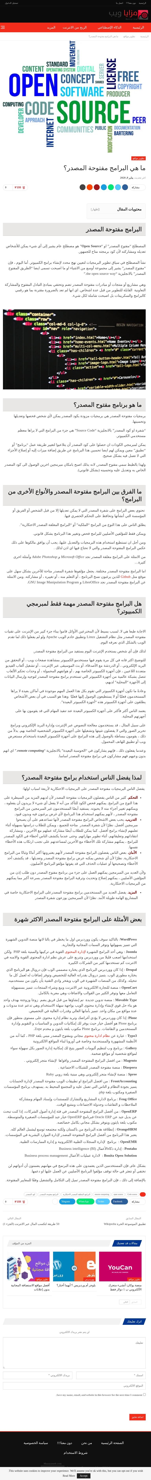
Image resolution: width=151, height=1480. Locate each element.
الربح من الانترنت (75, 27)
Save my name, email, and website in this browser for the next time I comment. (99, 1394)
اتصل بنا (119, 3)
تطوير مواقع (138, 158)
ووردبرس (89, 1279)
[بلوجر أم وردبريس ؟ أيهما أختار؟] (74, 1266)
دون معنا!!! (131, 3)
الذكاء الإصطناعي (110, 27)
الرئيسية (142, 3)
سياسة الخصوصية (36, 1443)
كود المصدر (30, 1194)
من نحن (86, 1443)
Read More (69, 1475)
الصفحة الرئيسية (112, 1443)
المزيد (51, 27)
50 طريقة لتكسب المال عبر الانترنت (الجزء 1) (31, 1223)
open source (118, 1194)
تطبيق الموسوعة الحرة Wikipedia (125, 1223)
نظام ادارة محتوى (97, 1036)
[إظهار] (95, 209)
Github (126, 577)
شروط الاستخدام (75, 1453)
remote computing (102, 1194)
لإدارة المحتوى (75, 952)
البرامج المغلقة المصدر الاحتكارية (76, 1194)
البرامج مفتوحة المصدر (49, 1194)
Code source (132, 1194)
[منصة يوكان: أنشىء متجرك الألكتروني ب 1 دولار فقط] (120, 1266)
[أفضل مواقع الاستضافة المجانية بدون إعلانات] (28, 1266)
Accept (83, 1475)
